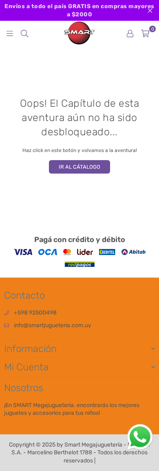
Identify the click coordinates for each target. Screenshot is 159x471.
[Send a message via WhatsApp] (140, 437)
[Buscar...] (24, 33)
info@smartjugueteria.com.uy (52, 325)
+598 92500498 (35, 312)
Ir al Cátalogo (79, 167)
